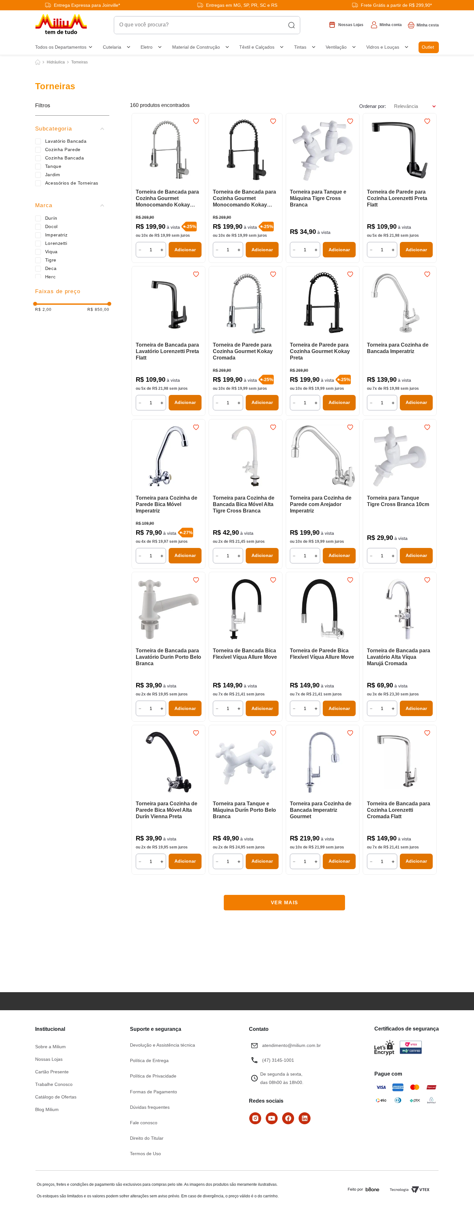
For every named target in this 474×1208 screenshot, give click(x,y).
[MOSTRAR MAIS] (284, 902)
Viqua (51, 251)
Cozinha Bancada (64, 157)
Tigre (50, 260)
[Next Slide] (274, 151)
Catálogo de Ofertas (55, 1096)
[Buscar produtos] (291, 25)
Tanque (53, 166)
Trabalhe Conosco (54, 1084)
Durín (51, 218)
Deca (50, 268)
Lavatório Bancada (66, 141)
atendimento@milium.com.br (291, 1045)
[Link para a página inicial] (37, 62)
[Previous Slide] (217, 151)
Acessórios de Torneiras (71, 183)
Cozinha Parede (63, 149)
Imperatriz (56, 234)
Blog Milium (47, 1109)
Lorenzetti (56, 243)
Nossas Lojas (49, 1059)
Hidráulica (56, 62)
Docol (51, 226)
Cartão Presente (52, 1071)
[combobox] (207, 25)
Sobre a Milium (50, 1046)
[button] (72, 129)
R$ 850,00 (98, 310)
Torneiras (79, 62)
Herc (50, 276)
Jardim (52, 174)
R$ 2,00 (43, 310)
